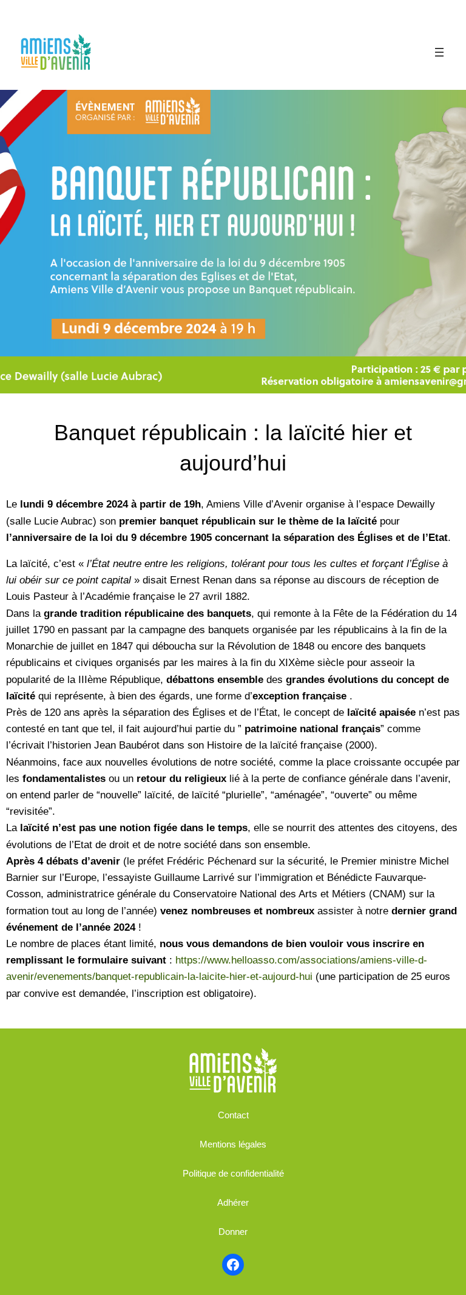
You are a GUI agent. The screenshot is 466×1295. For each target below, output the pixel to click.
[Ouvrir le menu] (439, 52)
